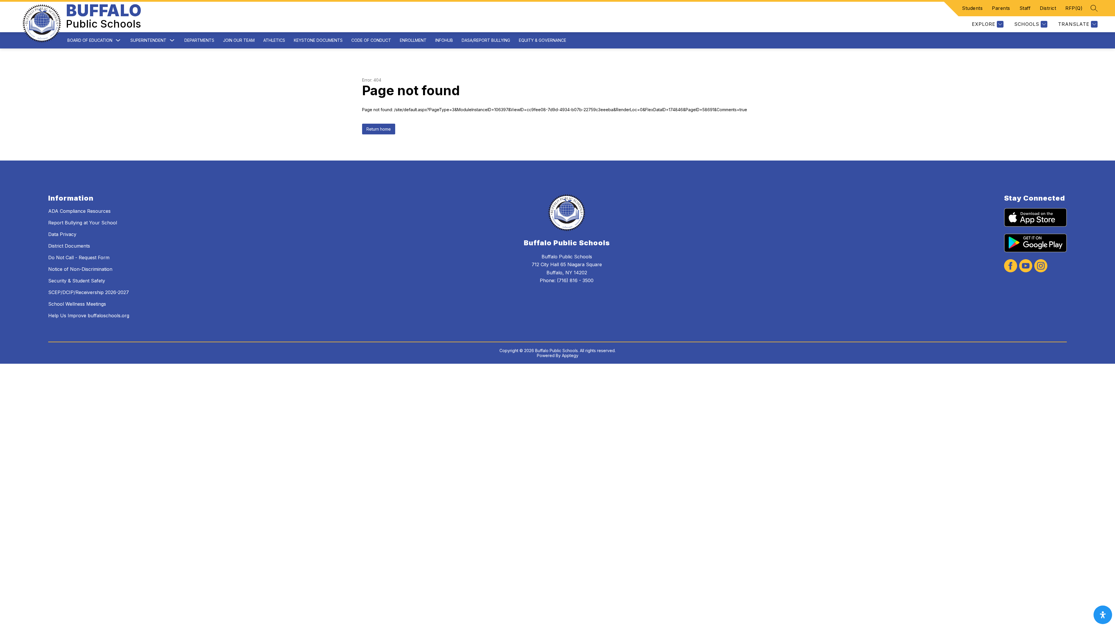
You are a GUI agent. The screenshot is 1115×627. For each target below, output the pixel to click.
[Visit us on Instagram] (1040, 266)
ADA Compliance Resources (79, 211)
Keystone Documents (318, 40)
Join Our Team (239, 40)
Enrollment (413, 40)
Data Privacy (62, 234)
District (1048, 8)
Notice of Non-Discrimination (80, 269)
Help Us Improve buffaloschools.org (88, 315)
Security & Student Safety (76, 281)
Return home (378, 129)
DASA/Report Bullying (486, 40)
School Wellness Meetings (77, 304)
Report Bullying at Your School (82, 223)
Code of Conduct (371, 40)
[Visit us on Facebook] (1010, 266)
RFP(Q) (1073, 8)
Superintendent (148, 40)
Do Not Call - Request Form (78, 257)
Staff (1025, 8)
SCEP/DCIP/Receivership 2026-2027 (88, 292)
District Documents (69, 246)
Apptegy (570, 355)
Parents (1001, 8)
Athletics (274, 40)
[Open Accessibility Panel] (1103, 615)
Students (972, 8)
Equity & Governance (542, 40)
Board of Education (89, 40)
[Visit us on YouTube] (1025, 266)
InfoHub (444, 40)
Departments (199, 40)
